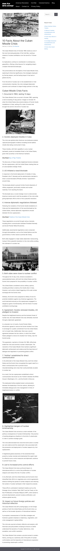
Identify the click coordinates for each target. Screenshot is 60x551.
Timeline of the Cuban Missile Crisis (19, 217)
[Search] (56, 14)
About (18, 6)
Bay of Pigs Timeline (15, 158)
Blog (53, 3)
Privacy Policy (35, 6)
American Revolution (22, 3)
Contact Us (25, 6)
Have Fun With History (7, 4)
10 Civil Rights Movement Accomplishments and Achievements (50, 42)
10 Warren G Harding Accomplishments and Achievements (49, 32)
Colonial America (44, 3)
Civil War (34, 3)
